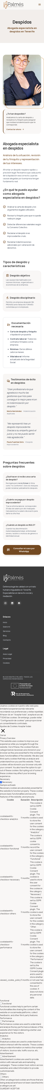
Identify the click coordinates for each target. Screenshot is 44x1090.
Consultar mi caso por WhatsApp (21, 550)
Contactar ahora (15, 129)
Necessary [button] (5, 779)
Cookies (6, 663)
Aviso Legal (7, 654)
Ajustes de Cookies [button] (9, 726)
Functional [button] (4, 1000)
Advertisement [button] (6, 1053)
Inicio (5, 622)
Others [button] (3, 1074)
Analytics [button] (4, 1035)
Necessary (7, 782)
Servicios (6, 631)
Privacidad (7, 658)
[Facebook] (19, 603)
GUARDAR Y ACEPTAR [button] (10, 1088)
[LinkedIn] (12, 603)
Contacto (7, 640)
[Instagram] (5, 603)
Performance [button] (6, 1018)
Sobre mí (6, 627)
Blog (4, 635)
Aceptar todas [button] (24, 726)
